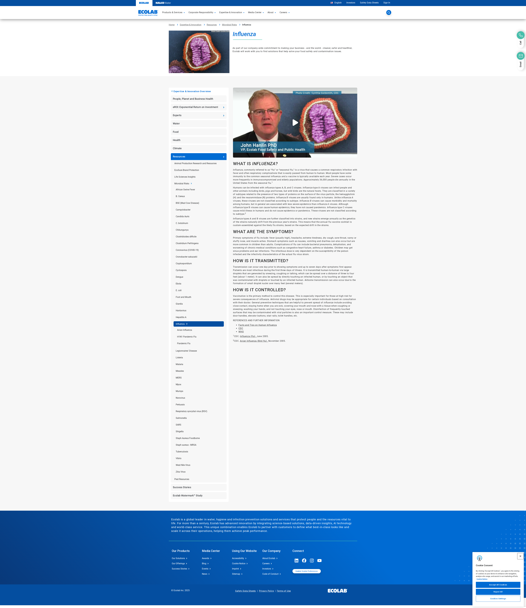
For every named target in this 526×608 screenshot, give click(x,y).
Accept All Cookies (498, 585)
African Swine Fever (185, 189)
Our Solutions (178, 558)
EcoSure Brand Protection (186, 170)
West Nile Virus (183, 465)
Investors (350, 2)
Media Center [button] (254, 12)
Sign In (386, 2)
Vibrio (178, 458)
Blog (204, 563)
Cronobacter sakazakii (186, 256)
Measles (180, 371)
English (338, 2)
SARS (178, 424)
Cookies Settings (498, 599)
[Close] (520, 556)
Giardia (179, 303)
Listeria (179, 357)
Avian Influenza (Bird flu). (254, 341)
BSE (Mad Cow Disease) (187, 203)
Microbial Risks (229, 24)
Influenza (180, 324)
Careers (266, 563)
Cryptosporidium (184, 263)
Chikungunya (182, 230)
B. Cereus (180, 196)
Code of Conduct (270, 574)
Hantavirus (181, 310)
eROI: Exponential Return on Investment (195, 107)
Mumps (179, 391)
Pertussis (180, 404)
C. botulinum (182, 223)
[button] (184, 12)
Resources (212, 24)
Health (176, 140)
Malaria (179, 364)
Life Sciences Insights (184, 177)
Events (205, 568)
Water (176, 123)
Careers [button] (283, 12)
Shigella (180, 431)
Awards (205, 558)
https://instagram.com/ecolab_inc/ (312, 560)
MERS (179, 377)
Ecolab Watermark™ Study (187, 495)
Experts (177, 115)
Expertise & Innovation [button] (230, 12)
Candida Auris (182, 216)
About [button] (271, 12)
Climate (177, 148)
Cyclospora (181, 270)
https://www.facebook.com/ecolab (304, 560)
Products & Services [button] (172, 12)
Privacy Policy (266, 591)
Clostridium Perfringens (187, 243)
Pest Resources (181, 479)
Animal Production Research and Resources (195, 163)
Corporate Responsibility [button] (200, 12)
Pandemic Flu (183, 343)
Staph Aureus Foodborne (188, 438)
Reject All (498, 592)
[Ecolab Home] (148, 13)
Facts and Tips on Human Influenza (257, 325)
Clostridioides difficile (186, 236)
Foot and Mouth (183, 297)
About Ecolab (268, 558)
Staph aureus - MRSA (186, 445)
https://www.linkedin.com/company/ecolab (296, 560)
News (204, 574)
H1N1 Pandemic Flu (186, 336)
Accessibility (238, 558)
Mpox (178, 384)
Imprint (235, 568)
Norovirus (180, 398)
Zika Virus (180, 471)
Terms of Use (284, 591)
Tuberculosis (182, 451)
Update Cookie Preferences (306, 571)
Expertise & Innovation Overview (192, 91)
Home (172, 24)
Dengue (179, 277)
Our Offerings (178, 563)
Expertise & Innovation (190, 24)
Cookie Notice (482, 579)
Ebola (178, 283)
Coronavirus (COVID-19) (187, 250)
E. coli (178, 290)
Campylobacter (183, 209)
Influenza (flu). (248, 336)
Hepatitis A (181, 317)
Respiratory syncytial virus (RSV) (191, 411)
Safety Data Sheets (369, 2)
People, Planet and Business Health (193, 98)
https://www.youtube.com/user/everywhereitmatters (319, 560)
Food (176, 131)
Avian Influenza (184, 330)
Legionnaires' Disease (186, 351)
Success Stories (182, 487)
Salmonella (181, 418)
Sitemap (236, 574)
